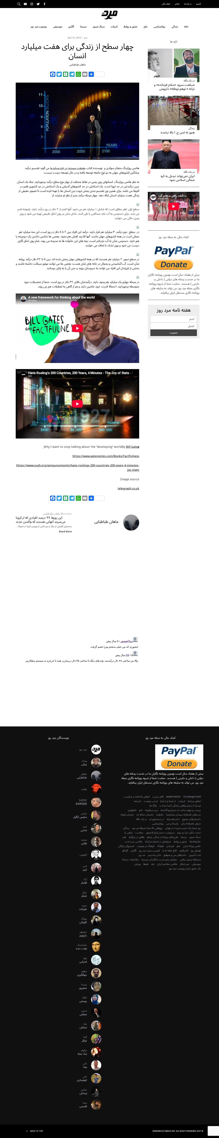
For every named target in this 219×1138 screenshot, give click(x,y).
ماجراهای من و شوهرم (175, 855)
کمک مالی (166, 4)
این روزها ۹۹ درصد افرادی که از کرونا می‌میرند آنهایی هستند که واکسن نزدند (40, 519)
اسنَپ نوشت (151, 801)
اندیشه (137, 801)
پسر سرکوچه (151, 810)
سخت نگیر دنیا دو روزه (189, 832)
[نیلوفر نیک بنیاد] (94, 1052)
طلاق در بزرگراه (136, 837)
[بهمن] (94, 789)
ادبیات (181, 801)
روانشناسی (158, 823)
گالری (133, 850)
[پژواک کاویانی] (94, 920)
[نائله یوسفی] (94, 999)
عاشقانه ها (195, 841)
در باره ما (187, 4)
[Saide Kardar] (94, 802)
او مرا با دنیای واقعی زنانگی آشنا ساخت (180, 805)
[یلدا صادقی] (94, 1026)
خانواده (159, 814)
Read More (65, 532)
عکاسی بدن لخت (134, 841)
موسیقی (196, 864)
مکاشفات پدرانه (130, 859)
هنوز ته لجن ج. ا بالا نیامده (178, 132)
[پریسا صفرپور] (94, 986)
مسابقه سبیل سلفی (190, 859)
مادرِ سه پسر (154, 855)
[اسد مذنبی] (94, 828)
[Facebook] (53, 75)
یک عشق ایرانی (192, 868)
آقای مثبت (158, 796)
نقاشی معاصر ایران (167, 864)
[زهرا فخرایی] (94, 960)
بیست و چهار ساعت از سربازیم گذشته (180, 810)
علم (86, 37)
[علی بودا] (94, 1065)
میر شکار (184, 864)
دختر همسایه (173, 819)
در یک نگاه (189, 80)
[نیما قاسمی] (94, 1105)
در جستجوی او (156, 819)
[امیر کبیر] (94, 868)
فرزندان (170, 846)
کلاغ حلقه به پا (169, 850)
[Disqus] (77, 588)
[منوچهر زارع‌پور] (94, 934)
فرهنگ (160, 846)
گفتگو (125, 850)
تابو (141, 810)
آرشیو (198, 4)
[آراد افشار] (94, 881)
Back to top (36, 1131)
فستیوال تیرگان (126, 846)
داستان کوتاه (127, 814)
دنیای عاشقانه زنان (191, 823)
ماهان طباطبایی (77, 64)
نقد (152, 864)
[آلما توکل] (94, 1039)
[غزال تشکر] (94, 894)
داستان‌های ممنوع (191, 819)
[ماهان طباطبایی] (94, 776)
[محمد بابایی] (94, 841)
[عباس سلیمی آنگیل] (94, 815)
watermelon (173, 796)
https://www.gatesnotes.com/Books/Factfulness (105, 456)
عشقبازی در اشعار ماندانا (158, 841)
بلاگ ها (153, 805)
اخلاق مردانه (194, 801)
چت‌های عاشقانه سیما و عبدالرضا (183, 814)
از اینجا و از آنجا (168, 801)
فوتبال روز (196, 850)
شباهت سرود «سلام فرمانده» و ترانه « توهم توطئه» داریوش (174, 86)
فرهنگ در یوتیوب (145, 846)
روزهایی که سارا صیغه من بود (147, 828)
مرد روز (83, 749)
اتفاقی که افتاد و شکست (137, 796)
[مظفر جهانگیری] (94, 973)
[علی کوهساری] (94, 1078)
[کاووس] (94, 855)
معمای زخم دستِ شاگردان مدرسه (159, 859)
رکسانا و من (172, 823)
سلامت (139, 832)
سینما (184, 837)
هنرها (145, 864)
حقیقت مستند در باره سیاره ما (68, 168)
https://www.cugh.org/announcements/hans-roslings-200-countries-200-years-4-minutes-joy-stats (77, 467)
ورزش (137, 864)
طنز (124, 837)
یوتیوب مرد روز (176, 868)
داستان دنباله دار (145, 814)
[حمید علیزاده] (94, 907)
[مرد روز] (94, 749)
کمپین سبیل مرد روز (149, 850)
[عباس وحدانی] (94, 1091)
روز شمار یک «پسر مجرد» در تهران (183, 828)
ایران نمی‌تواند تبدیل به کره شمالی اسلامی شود (178, 178)
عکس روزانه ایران (192, 846)
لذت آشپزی (195, 855)
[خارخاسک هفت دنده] (94, 947)
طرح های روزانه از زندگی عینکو (162, 837)
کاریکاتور (183, 850)
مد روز (142, 855)
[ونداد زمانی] (94, 763)
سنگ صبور (195, 837)
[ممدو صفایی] (94, 1012)
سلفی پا (128, 832)
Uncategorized (192, 796)
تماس (177, 4)
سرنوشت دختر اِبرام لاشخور (160, 832)
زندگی (191, 128)
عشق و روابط (180, 841)
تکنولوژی (132, 810)
